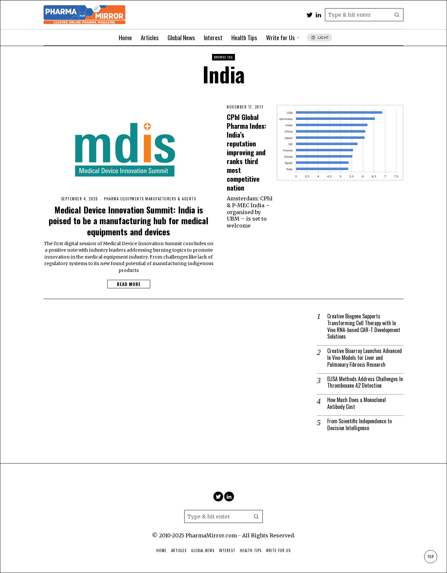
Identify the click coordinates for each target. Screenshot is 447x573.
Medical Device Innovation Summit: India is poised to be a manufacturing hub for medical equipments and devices (128, 220)
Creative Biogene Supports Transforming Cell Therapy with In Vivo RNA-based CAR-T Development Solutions (363, 326)
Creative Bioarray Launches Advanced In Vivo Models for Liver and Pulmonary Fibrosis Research (364, 357)
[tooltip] (309, 15)
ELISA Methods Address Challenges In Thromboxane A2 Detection (365, 382)
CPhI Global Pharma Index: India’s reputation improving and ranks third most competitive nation (246, 152)
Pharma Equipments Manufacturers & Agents (150, 198)
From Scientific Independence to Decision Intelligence (359, 424)
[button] (396, 14)
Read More (129, 284)
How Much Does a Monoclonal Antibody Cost (356, 403)
